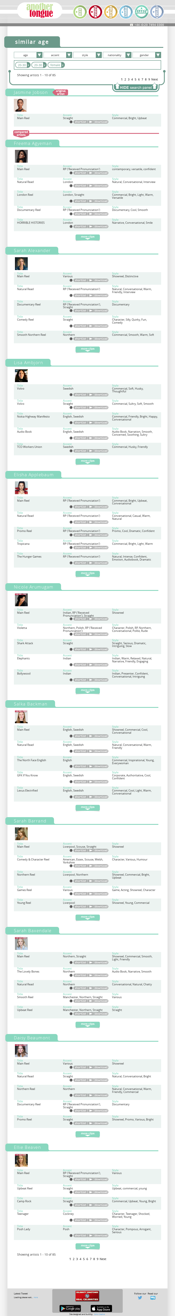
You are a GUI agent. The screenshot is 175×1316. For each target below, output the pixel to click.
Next (154, 79)
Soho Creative (99, 1314)
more (36, 1297)
